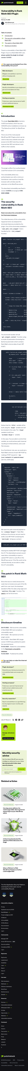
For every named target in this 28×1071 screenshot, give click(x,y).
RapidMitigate (4, 912)
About (2, 1026)
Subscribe (21, 769)
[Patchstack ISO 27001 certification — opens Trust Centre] (11, 895)
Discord (3, 970)
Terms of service (14, 1062)
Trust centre (4, 1031)
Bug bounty (4, 957)
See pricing (6, 79)
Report (3, 968)
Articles (3, 1010)
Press (2, 1036)
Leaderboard (4, 960)
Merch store (4, 1034)
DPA (14, 1060)
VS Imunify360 (4, 920)
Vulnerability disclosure (6, 1065)
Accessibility (4, 1062)
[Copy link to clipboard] (22, 720)
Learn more (6, 709)
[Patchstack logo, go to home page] (7, 2)
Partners (3, 1002)
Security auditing (5, 944)
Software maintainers (6, 986)
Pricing (3, 907)
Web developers (5, 981)
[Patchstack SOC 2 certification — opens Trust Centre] (4, 895)
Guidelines (3, 962)
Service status (4, 928)
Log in (2, 931)
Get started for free (8, 677)
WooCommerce (5, 992)
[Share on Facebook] (16, 720)
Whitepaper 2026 (5, 1007)
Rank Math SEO (13, 121)
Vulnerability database (6, 1005)
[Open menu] (25, 2)
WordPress (4, 989)
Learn (2, 965)
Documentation (5, 925)
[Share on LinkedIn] (19, 720)
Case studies (4, 1013)
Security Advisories (7, 715)
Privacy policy (20, 1060)
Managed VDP (4, 938)
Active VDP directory (6, 941)
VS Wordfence (4, 923)
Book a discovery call (8, 738)
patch (3, 593)
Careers (3, 1028)
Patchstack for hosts (8, 106)
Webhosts (3, 984)
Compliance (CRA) (5, 947)
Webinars (3, 1015)
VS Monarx (3, 917)
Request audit (6, 92)
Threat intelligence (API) (7, 915)
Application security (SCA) (7, 909)
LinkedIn (3, 1042)
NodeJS (3, 994)
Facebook (3, 1044)
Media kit (3, 1039)
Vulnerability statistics (6, 1018)
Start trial (20, 2)
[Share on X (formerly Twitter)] (13, 720)
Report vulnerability (19, 1065)
